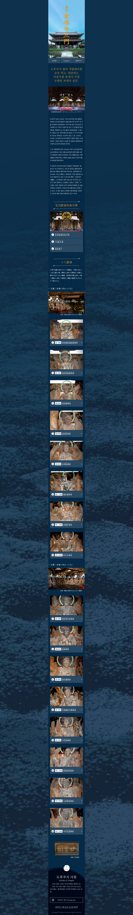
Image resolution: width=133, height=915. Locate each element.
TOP (66, 869)
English (66, 61)
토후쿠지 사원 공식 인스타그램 (65, 907)
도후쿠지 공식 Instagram (67, 900)
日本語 (54, 61)
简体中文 (79, 61)
